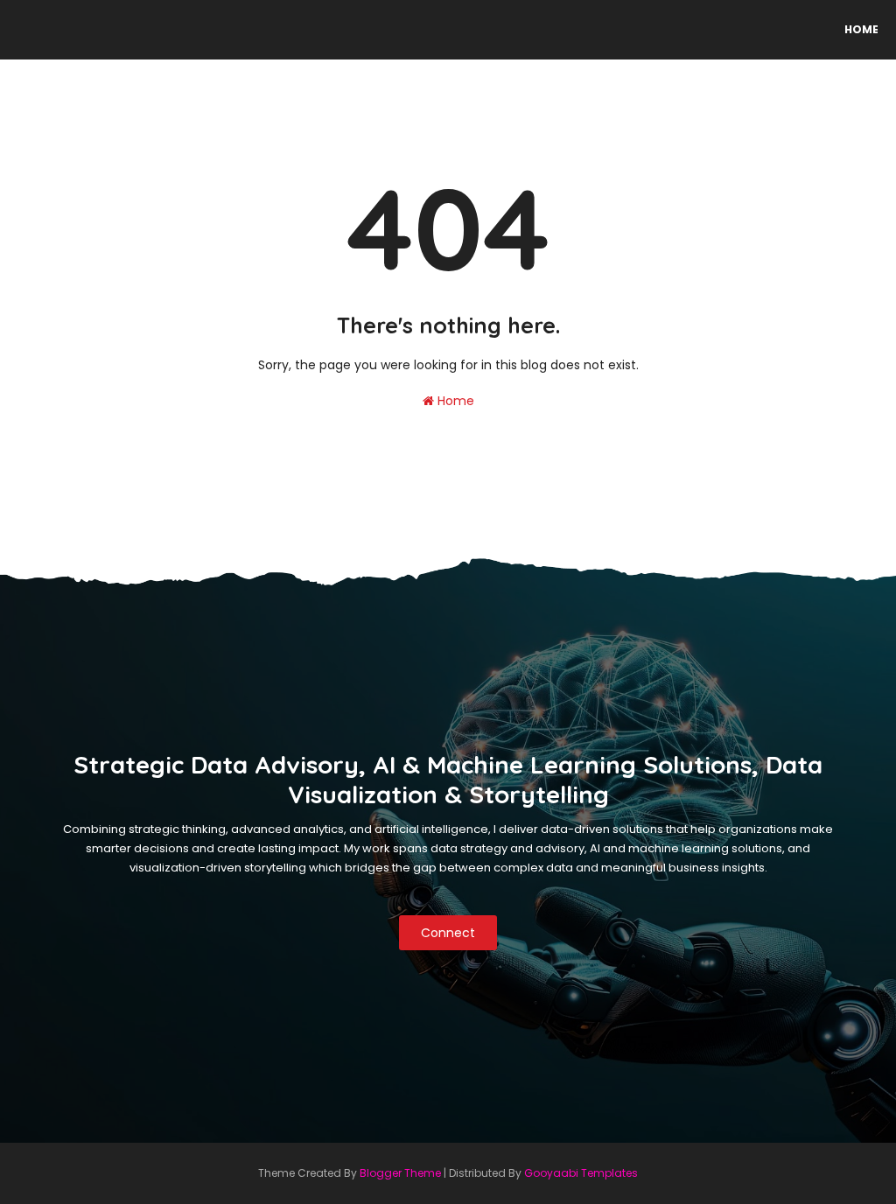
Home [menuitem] (861, 29)
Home (454, 401)
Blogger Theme (400, 1173)
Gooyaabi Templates (581, 1173)
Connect (448, 933)
